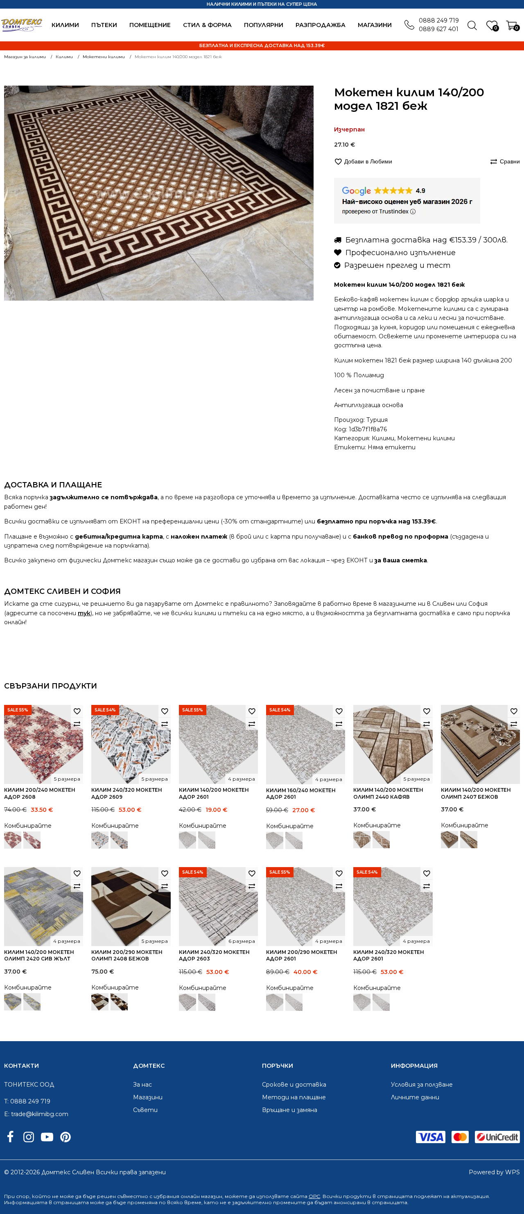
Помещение (150, 25)
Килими (65, 25)
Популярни (263, 25)
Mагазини (375, 25)
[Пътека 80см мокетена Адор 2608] (32, 840)
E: (6, 1114)
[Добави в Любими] (77, 711)
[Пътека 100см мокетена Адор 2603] (206, 1002)
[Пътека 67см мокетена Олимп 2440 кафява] (381, 839)
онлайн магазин (201, 1196)
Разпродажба (321, 25)
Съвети (145, 1110)
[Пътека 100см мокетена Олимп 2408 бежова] (119, 1001)
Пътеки (104, 25)
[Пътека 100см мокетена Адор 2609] (119, 840)
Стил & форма (207, 25)
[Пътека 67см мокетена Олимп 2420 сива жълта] (32, 1001)
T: (6, 1101)
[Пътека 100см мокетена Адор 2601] (206, 840)
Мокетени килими (426, 438)
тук (84, 613)
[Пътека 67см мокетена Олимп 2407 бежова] (468, 839)
